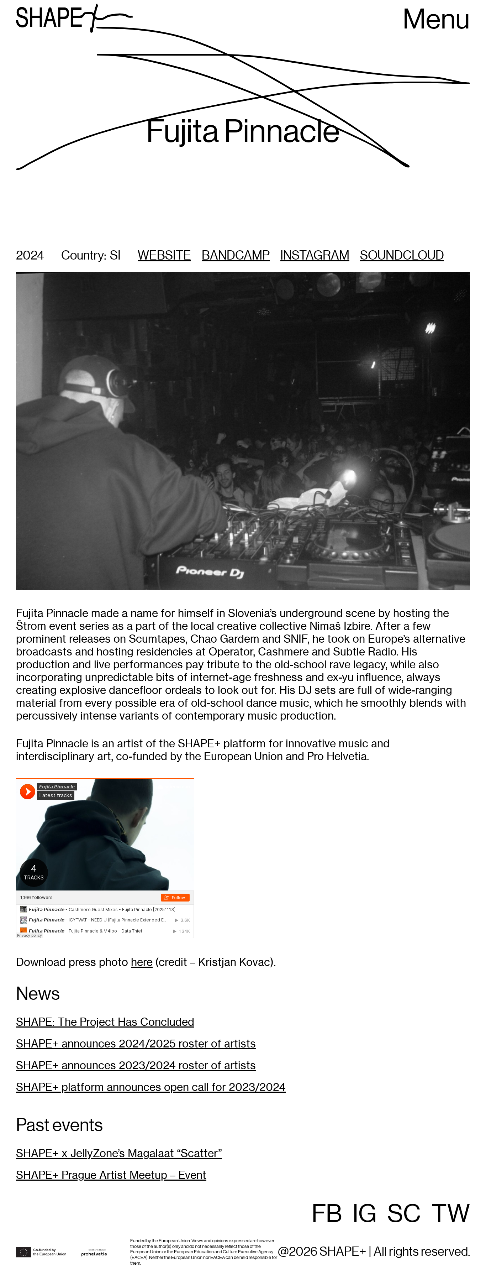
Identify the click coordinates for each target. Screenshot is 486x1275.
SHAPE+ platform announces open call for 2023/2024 (151, 1087)
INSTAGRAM (314, 256)
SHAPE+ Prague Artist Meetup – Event (111, 1175)
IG (365, 1214)
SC (404, 1214)
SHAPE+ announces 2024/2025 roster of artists (136, 1043)
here (142, 962)
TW (451, 1214)
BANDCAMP (236, 256)
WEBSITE (164, 256)
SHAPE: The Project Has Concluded (105, 1022)
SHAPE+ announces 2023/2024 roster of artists (136, 1065)
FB (327, 1214)
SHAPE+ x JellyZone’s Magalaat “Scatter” (119, 1153)
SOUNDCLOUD (402, 256)
